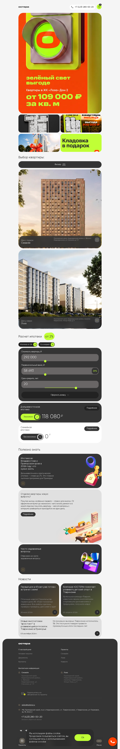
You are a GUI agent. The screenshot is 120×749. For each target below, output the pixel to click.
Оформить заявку (58, 395)
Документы (23, 658)
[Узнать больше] (97, 240)
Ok (82, 737)
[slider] (45, 361)
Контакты (22, 662)
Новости (64, 662)
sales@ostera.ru (28, 705)
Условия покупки (25, 654)
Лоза (63, 658)
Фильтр (58, 164)
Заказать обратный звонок (31, 719)
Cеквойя (64, 654)
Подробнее (92, 408)
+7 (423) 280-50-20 (84, 7)
